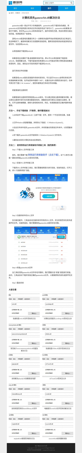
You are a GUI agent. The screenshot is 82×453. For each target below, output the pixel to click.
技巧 (49, 8)
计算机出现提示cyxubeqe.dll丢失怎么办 (58, 318)
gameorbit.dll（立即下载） (33, 115)
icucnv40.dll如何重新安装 (58, 438)
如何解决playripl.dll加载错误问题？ (24, 378)
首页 (15, 8)
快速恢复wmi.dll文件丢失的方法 (24, 318)
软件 (66, 8)
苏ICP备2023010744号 (41, 446)
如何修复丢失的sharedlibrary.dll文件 (24, 408)
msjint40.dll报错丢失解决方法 (24, 438)
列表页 (17, 13)
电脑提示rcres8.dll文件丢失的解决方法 (57, 408)
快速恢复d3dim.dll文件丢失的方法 (58, 348)
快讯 (32, 8)
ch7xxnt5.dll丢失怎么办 (58, 378)
